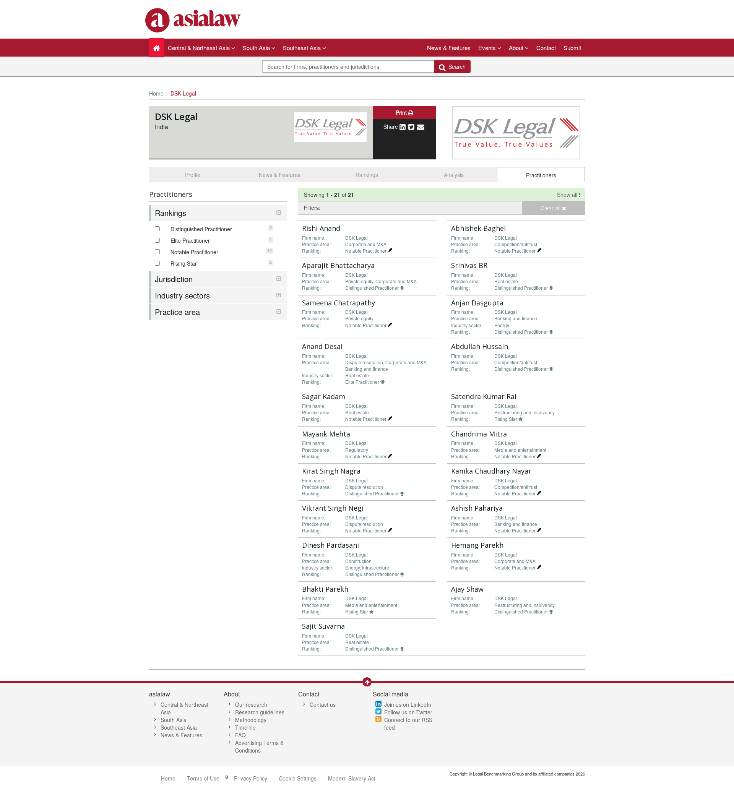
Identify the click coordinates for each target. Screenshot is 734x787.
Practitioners (541, 175)
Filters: (312, 207)
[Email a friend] (420, 126)
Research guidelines (259, 712)
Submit (572, 48)
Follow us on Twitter (408, 712)
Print (402, 112)
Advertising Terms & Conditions (259, 746)
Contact (546, 48)
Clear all (551, 208)
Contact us (323, 704)
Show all (568, 194)
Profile (192, 174)
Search (455, 66)
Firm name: (313, 237)
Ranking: (311, 250)
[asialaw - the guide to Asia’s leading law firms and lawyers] (194, 19)
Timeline (245, 727)
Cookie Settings (298, 778)
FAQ (240, 735)
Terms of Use (203, 778)
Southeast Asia (179, 727)
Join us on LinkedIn (407, 704)
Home (156, 93)
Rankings (367, 174)
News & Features (449, 48)
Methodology (250, 720)
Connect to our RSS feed (408, 723)
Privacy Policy (250, 778)
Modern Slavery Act (351, 778)
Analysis (454, 174)
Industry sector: (466, 325)
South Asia (174, 720)
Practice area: (316, 244)
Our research (251, 704)
